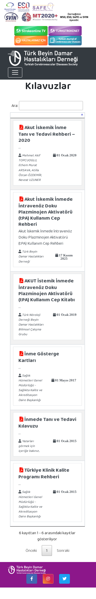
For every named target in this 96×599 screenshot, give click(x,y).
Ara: (15, 105)
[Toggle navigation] (15, 72)
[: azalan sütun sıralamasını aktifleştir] (47, 115)
